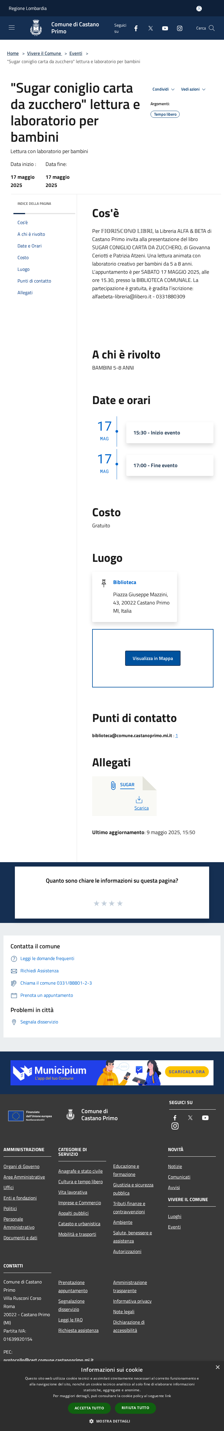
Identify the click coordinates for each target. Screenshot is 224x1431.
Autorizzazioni (127, 1251)
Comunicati (179, 1176)
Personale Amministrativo (19, 1223)
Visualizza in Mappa (153, 658)
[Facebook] (133, 28)
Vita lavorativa (72, 1192)
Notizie (175, 1166)
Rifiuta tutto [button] (135, 1407)
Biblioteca (124, 582)
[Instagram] (177, 28)
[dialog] (112, 1396)
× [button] (217, 1367)
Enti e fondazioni (20, 1197)
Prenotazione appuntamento (73, 1286)
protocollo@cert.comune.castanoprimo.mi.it (49, 1360)
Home (13, 53)
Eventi (75, 53)
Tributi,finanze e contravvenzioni (129, 1207)
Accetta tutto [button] (89, 1408)
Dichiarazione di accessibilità (129, 1326)
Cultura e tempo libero (80, 1181)
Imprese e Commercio (79, 1202)
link (168, 1395)
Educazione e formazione (126, 1170)
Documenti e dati (20, 1237)
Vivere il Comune (44, 53)
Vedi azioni (190, 89)
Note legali (123, 1311)
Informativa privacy (132, 1300)
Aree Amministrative (24, 1176)
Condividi (161, 89)
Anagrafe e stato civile (80, 1170)
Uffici (9, 1187)
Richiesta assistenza (78, 1330)
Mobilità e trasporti (77, 1234)
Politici (10, 1208)
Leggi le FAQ (70, 1319)
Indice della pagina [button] (34, 203)
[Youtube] (163, 28)
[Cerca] (211, 28)
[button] (112, 1421)
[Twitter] (148, 28)
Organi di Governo (21, 1166)
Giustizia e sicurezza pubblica (133, 1188)
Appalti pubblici (73, 1213)
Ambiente (122, 1222)
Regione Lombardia (28, 8)
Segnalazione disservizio (71, 1305)
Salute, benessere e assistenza (132, 1236)
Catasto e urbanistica (79, 1223)
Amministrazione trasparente (130, 1286)
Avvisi (174, 1187)
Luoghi (174, 1216)
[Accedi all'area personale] (199, 9)
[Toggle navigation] (11, 27)
